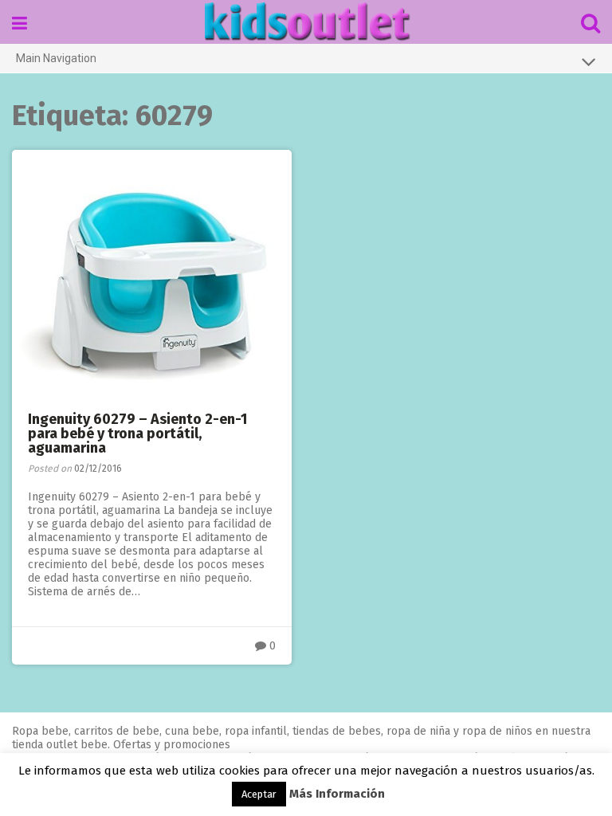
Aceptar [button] (259, 794)
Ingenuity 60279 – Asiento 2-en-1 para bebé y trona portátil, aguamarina (137, 433)
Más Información (337, 794)
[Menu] (19, 23)
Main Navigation (56, 58)
